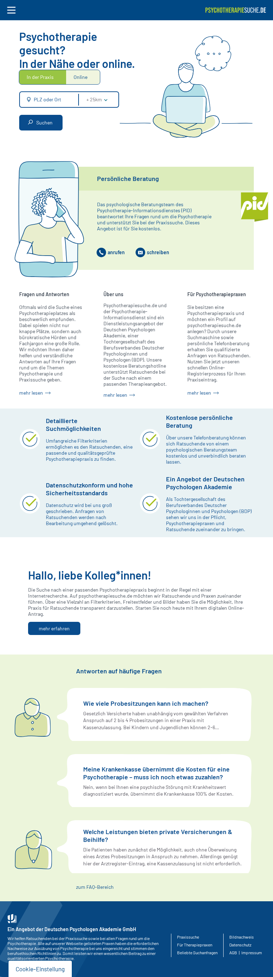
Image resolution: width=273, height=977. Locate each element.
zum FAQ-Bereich (95, 887)
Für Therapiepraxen (194, 944)
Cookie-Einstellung (40, 968)
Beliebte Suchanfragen (197, 952)
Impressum (251, 952)
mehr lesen (31, 393)
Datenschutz (240, 944)
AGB (233, 952)
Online (80, 77)
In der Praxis (40, 77)
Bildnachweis (241, 936)
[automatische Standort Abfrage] (27, 99)
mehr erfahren (54, 628)
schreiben (158, 252)
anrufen (116, 252)
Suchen (44, 122)
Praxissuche (188, 936)
